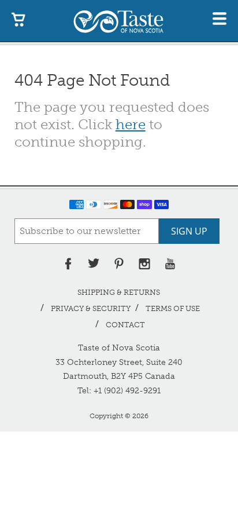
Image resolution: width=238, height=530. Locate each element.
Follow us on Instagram (144, 263)
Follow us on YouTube (169, 263)
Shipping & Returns (118, 292)
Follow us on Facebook (68, 263)
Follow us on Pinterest (119, 263)
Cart (18, 18)
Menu (219, 18)
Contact (125, 324)
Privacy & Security (91, 308)
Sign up (189, 231)
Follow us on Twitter (93, 263)
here (131, 124)
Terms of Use (173, 308)
